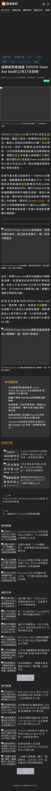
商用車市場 (19, 57)
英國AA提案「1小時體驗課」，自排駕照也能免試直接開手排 (33, 547)
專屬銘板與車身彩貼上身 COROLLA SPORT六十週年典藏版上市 (32, 480)
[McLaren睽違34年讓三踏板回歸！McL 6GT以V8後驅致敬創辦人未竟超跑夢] (9, 563)
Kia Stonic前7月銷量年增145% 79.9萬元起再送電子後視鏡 (33, 576)
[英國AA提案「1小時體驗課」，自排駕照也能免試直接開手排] (9, 548)
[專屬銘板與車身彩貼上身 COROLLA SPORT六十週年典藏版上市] (11, 481)
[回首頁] (12, 4)
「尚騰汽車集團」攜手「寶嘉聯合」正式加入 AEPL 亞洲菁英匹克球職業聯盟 (33, 759)
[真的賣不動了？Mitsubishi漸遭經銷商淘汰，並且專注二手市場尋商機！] (9, 602)
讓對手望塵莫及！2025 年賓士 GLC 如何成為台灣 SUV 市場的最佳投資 (33, 627)
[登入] (44, 4)
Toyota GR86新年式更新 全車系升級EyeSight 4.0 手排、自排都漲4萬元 (27, 424)
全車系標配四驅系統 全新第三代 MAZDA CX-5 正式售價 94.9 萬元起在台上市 (33, 720)
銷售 (5, 61)
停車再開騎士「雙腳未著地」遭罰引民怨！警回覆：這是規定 (33, 666)
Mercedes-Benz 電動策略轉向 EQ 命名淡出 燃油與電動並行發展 (33, 640)
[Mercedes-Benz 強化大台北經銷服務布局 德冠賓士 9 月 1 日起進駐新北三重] (9, 695)
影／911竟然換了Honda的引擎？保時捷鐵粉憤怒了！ (34, 613)
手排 (12, 61)
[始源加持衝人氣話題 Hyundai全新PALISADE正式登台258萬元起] (9, 747)
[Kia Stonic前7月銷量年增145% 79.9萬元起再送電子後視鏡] (9, 576)
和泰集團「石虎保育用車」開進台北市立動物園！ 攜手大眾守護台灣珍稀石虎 (27, 407)
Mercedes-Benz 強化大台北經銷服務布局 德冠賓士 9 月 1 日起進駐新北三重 (33, 695)
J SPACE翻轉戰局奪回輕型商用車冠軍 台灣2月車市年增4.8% (34, 653)
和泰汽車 (7, 57)
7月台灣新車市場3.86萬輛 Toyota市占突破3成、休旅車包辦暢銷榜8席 (33, 467)
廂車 (36, 61)
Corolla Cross (24, 61)
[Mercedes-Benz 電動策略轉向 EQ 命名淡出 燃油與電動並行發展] (9, 641)
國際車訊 (27, 10)
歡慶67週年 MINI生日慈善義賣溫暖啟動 (26, 399)
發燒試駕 (16, 10)
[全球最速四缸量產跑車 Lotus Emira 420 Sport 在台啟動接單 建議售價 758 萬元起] (9, 708)
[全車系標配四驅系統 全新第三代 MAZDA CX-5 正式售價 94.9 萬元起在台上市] (9, 721)
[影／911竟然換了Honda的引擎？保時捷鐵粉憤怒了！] (9, 615)
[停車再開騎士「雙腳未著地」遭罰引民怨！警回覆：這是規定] (9, 667)
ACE (30, 57)
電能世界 (38, 10)
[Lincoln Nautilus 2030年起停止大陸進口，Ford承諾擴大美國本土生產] (9, 535)
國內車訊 (5, 10)
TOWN (38, 57)
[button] (48, 4)
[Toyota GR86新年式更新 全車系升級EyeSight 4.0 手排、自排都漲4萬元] (11, 455)
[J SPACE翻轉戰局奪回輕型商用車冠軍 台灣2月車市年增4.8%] (9, 654)
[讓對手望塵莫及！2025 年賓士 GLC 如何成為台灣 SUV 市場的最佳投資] (9, 628)
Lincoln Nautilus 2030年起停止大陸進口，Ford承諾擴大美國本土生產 (33, 534)
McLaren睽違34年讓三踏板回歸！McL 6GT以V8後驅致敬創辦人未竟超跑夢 (33, 563)
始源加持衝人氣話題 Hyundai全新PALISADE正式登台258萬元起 (26, 416)
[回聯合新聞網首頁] (4, 4)
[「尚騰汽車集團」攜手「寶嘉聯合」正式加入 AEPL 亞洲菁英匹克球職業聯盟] (9, 760)
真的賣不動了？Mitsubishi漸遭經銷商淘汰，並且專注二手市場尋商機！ (33, 601)
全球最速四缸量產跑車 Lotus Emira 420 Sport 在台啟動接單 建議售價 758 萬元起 (26, 390)
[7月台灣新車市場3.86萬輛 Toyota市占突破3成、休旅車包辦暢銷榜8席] (11, 468)
